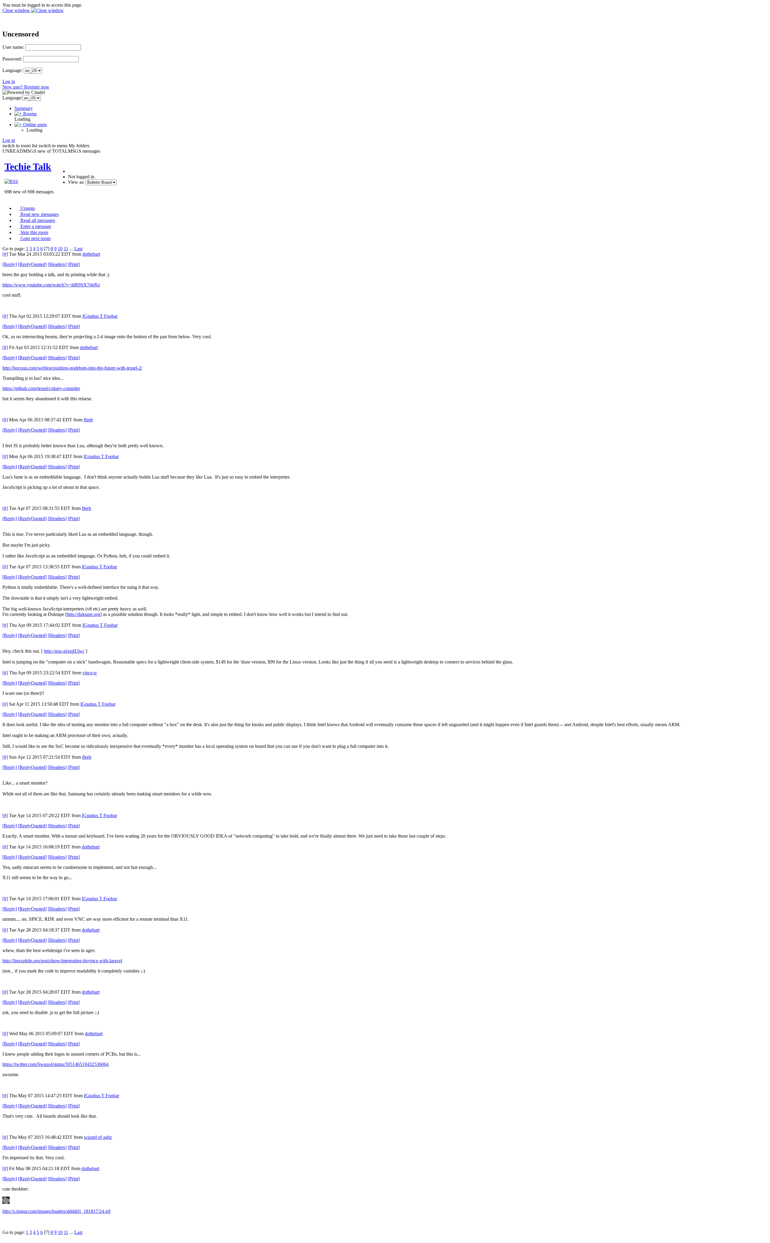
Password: (12, 58)
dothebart (91, 254)
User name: (13, 47)
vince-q (89, 672)
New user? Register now (25, 86)
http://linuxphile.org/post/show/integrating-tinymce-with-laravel (62, 960)
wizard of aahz (98, 1137)
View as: (76, 182)
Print (74, 264)
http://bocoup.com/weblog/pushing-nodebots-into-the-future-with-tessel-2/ (72, 367)
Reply (9, 264)
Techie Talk (28, 166)
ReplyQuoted (32, 264)
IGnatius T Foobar (100, 316)
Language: (12, 70)
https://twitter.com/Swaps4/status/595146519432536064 (55, 1064)
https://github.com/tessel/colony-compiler (41, 388)
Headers (57, 264)
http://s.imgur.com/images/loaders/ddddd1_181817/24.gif (56, 1211)
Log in (8, 81)
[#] (5, 254)
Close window (16, 10)
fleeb (88, 419)
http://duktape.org (83, 614)
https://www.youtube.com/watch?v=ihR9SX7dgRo (51, 284)
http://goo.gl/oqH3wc (64, 651)
